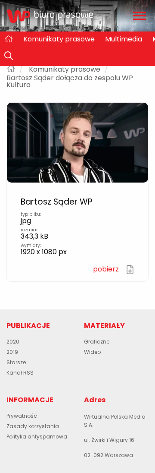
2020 (12, 341)
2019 (12, 352)
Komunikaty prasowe (59, 39)
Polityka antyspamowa (36, 436)
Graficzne (96, 341)
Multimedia (123, 39)
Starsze (16, 362)
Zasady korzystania (32, 426)
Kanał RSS (20, 372)
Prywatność (21, 415)
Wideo (92, 352)
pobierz (107, 269)
